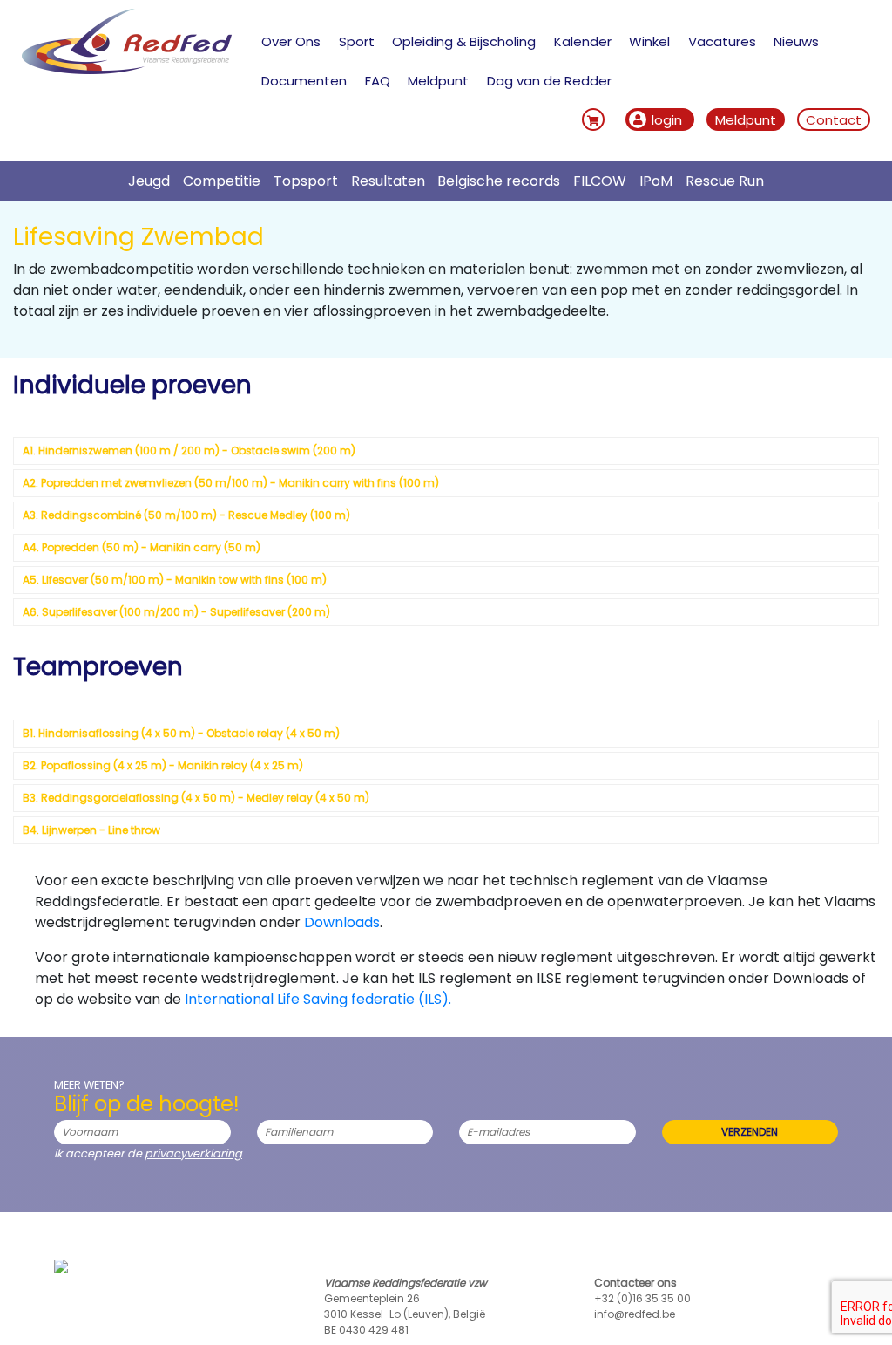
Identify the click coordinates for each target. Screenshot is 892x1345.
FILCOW (599, 181)
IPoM (655, 181)
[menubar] (566, 61)
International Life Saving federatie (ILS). (318, 999)
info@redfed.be (634, 1314)
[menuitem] (291, 41)
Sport (357, 41)
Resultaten (388, 181)
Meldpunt (438, 81)
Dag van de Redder (549, 81)
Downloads (342, 922)
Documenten (304, 81)
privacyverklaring (193, 1153)
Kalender (583, 41)
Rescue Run (725, 181)
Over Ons (291, 41)
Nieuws (796, 41)
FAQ (377, 81)
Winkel (649, 41)
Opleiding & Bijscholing (464, 41)
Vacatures (722, 41)
